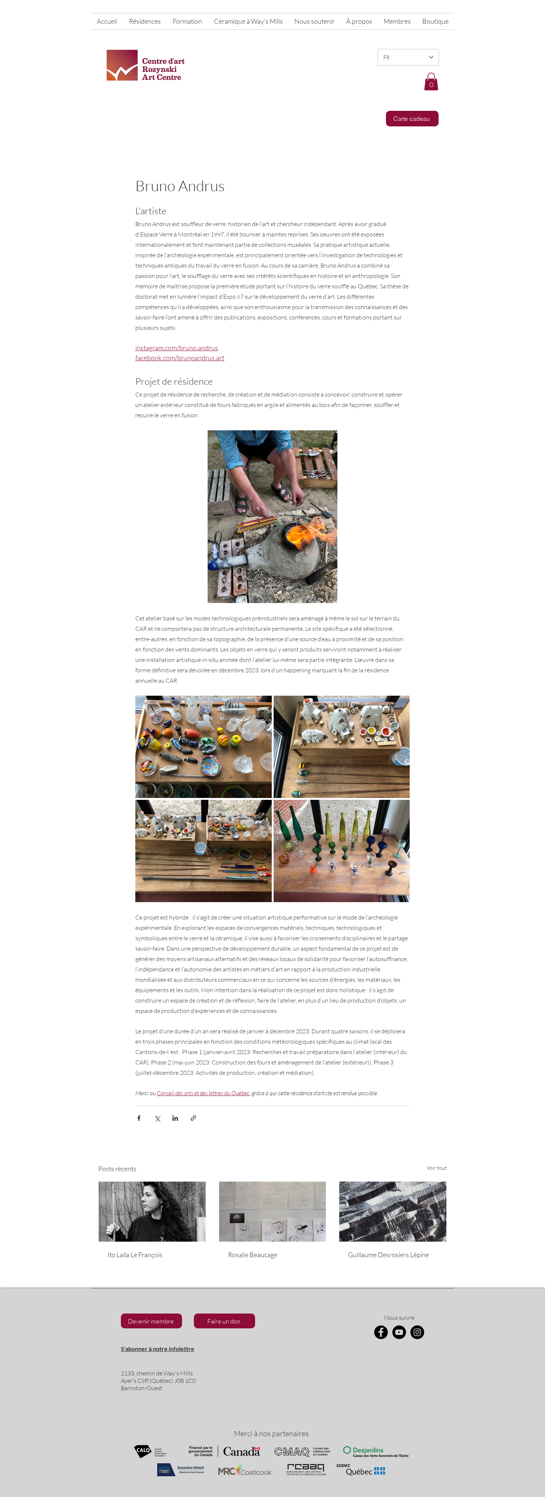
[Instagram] (417, 1332)
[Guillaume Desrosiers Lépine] (392, 1212)
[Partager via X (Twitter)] (157, 1118)
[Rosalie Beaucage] (272, 1212)
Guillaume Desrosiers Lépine (388, 1255)
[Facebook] (381, 1332)
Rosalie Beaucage (252, 1255)
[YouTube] (399, 1332)
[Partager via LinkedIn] (175, 1118)
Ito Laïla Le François (135, 1255)
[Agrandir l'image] (203, 747)
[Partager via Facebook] (138, 1118)
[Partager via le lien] (193, 1118)
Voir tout (437, 1168)
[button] (431, 81)
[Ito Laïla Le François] (152, 1212)
